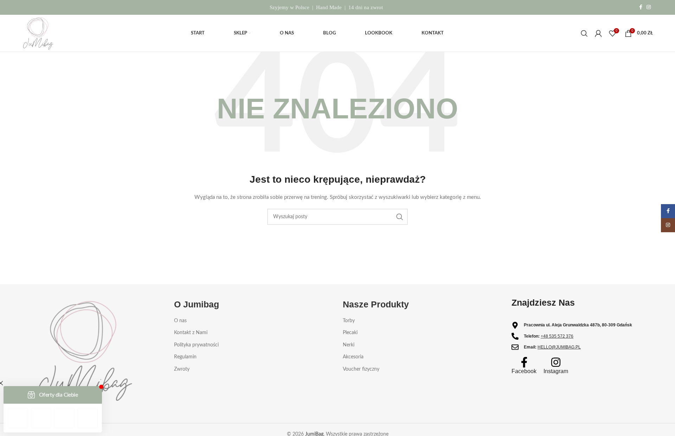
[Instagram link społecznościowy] (648, 7)
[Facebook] (524, 362)
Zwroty (181, 369)
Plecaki (350, 332)
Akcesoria (353, 356)
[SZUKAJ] (400, 217)
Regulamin (185, 356)
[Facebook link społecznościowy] (640, 7)
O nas (180, 320)
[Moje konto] (598, 33)
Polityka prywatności (196, 345)
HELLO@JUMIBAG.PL (559, 347)
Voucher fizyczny (361, 369)
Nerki (348, 345)
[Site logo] (38, 33)
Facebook (524, 371)
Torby (349, 320)
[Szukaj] (584, 33)
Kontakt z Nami (190, 332)
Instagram (556, 371)
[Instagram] (556, 362)
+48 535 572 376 (557, 336)
